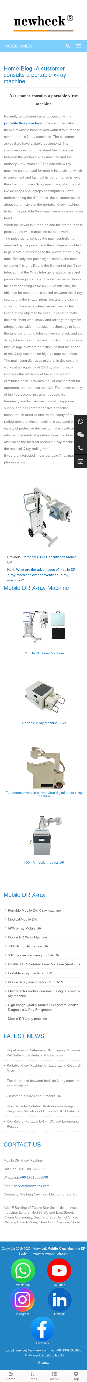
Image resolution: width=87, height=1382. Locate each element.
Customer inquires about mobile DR (34, 1096)
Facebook (42, 1343)
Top (76, 1379)
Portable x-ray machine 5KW (44, 723)
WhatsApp (23, 1285)
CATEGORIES (18, 46)
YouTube (59, 1285)
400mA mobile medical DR (44, 862)
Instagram (22, 1314)
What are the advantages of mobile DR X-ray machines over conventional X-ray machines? (41, 575)
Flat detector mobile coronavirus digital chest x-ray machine (44, 794)
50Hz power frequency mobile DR (33, 955)
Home (11, 68)
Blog (26, 68)
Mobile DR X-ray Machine (44, 653)
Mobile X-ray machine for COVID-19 (35, 982)
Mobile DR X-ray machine (27, 1019)
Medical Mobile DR (22, 919)
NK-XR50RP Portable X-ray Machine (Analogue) (45, 964)
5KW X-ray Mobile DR (24, 928)
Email (33, 1379)
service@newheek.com (32, 1186)
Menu (54, 1379)
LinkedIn (59, 1314)
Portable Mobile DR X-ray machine (34, 910)
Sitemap (43, 1362)
